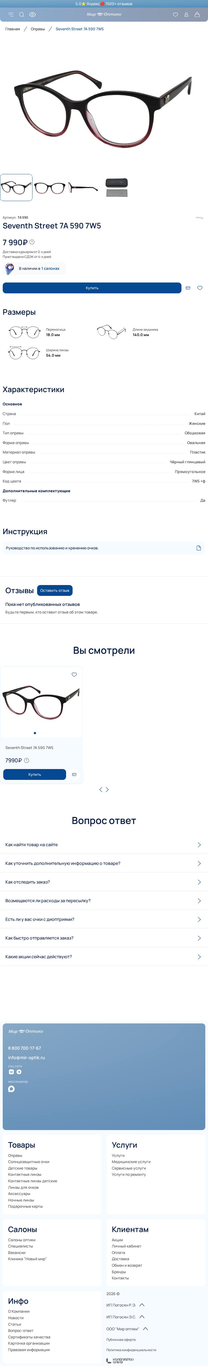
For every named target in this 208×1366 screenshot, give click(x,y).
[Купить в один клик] (188, 288)
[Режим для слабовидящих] (32, 14)
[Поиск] (21, 14)
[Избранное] (175, 14)
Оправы (38, 28)
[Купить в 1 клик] (74, 774)
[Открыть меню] (10, 14)
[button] (104, 108)
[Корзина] (197, 14)
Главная (12, 28)
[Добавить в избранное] (199, 288)
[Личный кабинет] (186, 14)
